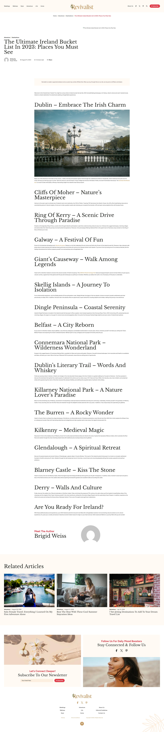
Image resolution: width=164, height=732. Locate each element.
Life (37, 6)
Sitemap (63, 717)
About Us (130, 6)
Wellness (15, 6)
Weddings (7, 6)
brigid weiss (13, 60)
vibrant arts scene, (60, 245)
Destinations (69, 16)
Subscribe (155, 6)
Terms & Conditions (75, 717)
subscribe (60, 680)
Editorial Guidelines (101, 710)
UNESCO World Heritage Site (87, 272)
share (50, 60)
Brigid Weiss (50, 536)
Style (22, 6)
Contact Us (101, 713)
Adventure (30, 6)
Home (42, 6)
